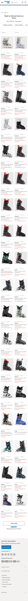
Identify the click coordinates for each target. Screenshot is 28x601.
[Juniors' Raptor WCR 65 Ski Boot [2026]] (7, 392)
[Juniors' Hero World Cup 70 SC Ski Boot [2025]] (7, 230)
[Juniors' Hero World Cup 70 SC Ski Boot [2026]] (21, 151)
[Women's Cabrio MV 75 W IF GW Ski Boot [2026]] (21, 285)
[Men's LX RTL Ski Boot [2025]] (21, 419)
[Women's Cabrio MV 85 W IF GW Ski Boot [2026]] (7, 285)
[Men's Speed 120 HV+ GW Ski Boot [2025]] (21, 230)
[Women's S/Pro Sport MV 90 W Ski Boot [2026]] (21, 96)
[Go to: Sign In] (22, 2)
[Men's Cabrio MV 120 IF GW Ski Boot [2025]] (21, 446)
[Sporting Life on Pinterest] (8, 554)
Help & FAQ (4, 575)
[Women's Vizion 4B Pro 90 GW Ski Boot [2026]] (21, 124)
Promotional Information (6, 584)
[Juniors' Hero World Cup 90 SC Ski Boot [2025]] (21, 178)
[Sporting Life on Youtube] (11, 554)
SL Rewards (4, 586)
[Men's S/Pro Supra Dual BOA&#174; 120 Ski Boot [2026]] (7, 419)
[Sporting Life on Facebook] (2, 554)
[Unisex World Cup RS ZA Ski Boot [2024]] (7, 499)
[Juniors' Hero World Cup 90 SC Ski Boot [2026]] (7, 178)
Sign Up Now (6, 547)
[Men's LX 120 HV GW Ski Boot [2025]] (21, 258)
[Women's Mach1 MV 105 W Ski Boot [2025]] (21, 472)
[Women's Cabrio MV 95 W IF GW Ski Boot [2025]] (7, 446)
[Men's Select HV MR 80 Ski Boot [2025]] (7, 472)
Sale (2, 12)
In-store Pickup (5, 582)
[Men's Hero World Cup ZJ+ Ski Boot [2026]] (21, 204)
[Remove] (6, 12)
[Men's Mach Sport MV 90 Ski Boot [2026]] (21, 338)
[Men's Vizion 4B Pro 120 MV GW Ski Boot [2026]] (21, 69)
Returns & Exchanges (6, 579)
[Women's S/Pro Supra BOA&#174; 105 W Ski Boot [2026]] (7, 151)
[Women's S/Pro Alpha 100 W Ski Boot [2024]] (21, 311)
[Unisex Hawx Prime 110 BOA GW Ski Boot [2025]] (7, 311)
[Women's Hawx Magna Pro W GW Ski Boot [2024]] (21, 392)
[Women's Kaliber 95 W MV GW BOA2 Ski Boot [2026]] (7, 124)
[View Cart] (25, 2)
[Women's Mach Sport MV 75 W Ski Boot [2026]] (7, 338)
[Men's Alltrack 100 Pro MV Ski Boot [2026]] (7, 96)
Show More (14, 523)
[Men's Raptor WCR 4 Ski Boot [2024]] (21, 499)
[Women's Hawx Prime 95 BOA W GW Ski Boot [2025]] (7, 258)
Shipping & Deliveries (6, 577)
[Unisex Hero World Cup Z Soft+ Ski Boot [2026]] (7, 364)
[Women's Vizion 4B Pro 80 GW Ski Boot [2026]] (21, 42)
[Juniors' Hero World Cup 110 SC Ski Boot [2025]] (7, 204)
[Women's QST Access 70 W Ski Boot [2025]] (21, 364)
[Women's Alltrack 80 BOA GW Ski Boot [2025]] (7, 42)
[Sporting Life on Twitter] (5, 554)
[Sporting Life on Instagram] (14, 554)
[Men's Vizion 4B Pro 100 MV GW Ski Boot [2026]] (7, 69)
